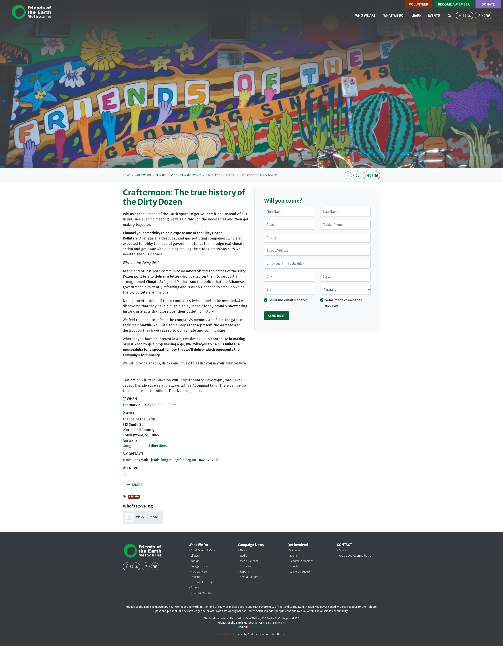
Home (126, 175)
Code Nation (256, 634)
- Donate (293, 566)
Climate (160, 175)
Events (434, 15)
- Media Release (248, 561)
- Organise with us (200, 593)
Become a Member (454, 4)
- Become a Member (300, 561)
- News (242, 550)
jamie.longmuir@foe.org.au (173, 460)
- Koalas (194, 561)
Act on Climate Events (185, 175)
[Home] (31, 12)
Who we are (365, 15)
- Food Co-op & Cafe (202, 550)
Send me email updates (288, 300)
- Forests (194, 587)
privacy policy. (258, 627)
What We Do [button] (395, 15)
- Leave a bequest (298, 571)
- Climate (194, 555)
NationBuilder (277, 634)
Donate (488, 4)
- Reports (244, 571)
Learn (416, 15)
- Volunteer (294, 550)
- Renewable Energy (201, 582)
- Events (292, 555)
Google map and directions (145, 446)
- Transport (195, 577)
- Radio (242, 555)
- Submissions (246, 566)
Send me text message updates (343, 303)
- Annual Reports (248, 577)
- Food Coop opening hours (354, 555)
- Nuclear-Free (198, 571)
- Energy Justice (198, 566)
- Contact (342, 550)
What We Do (143, 175)
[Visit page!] (460, 15)
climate (134, 496)
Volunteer (418, 4)
